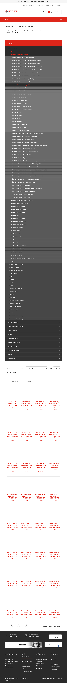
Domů (7, 31)
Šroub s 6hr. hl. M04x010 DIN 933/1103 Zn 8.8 (54, 525)
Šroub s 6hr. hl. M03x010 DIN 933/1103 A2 (54, 496)
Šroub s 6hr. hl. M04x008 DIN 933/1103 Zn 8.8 (40, 525)
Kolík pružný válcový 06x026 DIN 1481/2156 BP (54, 435)
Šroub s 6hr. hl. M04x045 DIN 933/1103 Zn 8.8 (12, 612)
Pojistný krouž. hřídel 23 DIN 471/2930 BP (26, 496)
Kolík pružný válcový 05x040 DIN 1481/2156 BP (26, 435)
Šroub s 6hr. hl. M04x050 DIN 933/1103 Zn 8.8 (26, 612)
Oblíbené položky (56, 666)
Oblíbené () (40, 5)
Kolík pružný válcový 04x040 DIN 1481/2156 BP (12, 435)
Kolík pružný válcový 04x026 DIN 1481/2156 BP (40, 404)
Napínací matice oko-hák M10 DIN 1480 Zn (40, 466)
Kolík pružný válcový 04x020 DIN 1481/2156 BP (26, 404)
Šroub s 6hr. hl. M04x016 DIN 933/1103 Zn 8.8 (40, 554)
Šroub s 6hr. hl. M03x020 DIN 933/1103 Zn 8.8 (26, 525)
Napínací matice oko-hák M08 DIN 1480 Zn (26, 466)
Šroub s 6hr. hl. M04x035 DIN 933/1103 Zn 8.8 (40, 583)
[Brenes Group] (11, 11)
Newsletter (54, 669)
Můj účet (53, 659)
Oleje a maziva (26, 666)
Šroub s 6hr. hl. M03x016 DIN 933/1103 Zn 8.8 (12, 525)
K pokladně (59, 5)
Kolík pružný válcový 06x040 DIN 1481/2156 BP (12, 466)
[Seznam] (9, 368)
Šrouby (24, 31)
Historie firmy (40, 663)
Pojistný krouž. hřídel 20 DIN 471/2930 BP (54, 465)
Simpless (59, 678)
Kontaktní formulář (56, 636)
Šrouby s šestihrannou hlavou (35, 31)
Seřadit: (23, 368)
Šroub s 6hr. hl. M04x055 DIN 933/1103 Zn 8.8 (40, 612)
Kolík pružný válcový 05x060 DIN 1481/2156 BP (40, 435)
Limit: (51, 368)
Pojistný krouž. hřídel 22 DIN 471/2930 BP (12, 496)
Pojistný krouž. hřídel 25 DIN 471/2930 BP (40, 496)
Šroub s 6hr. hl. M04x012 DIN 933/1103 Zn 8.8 (12, 554)
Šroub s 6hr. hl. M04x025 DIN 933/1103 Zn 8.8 (12, 583)
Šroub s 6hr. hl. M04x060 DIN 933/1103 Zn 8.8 (54, 612)
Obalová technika (26, 664)
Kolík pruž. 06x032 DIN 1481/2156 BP (12, 403)
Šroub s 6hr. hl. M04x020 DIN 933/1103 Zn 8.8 (54, 554)
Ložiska (24, 669)
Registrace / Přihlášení (28, 5)
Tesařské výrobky (27, 671)
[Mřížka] (7, 368)
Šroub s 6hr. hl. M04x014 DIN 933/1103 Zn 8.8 (26, 554)
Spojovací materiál (15, 31)
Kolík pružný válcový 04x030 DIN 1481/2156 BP (54, 404)
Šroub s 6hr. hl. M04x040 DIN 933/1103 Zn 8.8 (54, 583)
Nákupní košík (49, 5)
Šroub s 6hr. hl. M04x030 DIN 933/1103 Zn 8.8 (26, 583)
